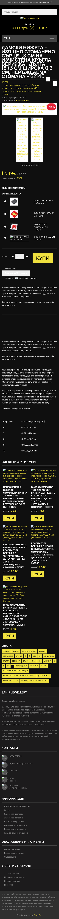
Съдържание (10, 857)
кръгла (6, 661)
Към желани (10, 268)
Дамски (6, 651)
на (40, 656)
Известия (8, 885)
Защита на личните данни (16, 833)
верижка (16, 661)
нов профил (45, 2)
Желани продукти (12, 881)
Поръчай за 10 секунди (16, 273)
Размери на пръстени (14, 821)
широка (47, 661)
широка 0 (7, 681)
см (34, 656)
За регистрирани (11, 873)
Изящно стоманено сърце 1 (15, 671)
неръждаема (21, 666)
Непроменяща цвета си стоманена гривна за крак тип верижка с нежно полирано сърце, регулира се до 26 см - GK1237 (15, 497)
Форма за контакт (12, 849)
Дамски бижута (29, 651)
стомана (34, 666)
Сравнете (9, 278)
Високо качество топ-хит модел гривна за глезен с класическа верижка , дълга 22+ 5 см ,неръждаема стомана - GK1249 (43, 497)
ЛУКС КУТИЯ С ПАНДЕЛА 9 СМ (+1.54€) (41, 227)
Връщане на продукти (14, 853)
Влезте (24, 2)
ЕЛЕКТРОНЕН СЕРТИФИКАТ (17, 806)
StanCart (38, 915)
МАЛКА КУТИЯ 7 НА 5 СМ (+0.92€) (43, 202)
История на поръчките (14, 877)
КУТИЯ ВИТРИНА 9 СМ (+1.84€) (44, 238)
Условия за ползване (13, 818)
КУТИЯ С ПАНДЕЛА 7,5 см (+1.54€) (44, 214)
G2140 (43, 666)
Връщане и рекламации (15, 829)
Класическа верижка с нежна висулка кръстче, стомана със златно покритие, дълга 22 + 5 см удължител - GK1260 (42, 553)
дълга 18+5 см (44, 676)
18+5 (33, 661)
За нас (7, 810)
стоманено (8, 656)
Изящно (42, 651)
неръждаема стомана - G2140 (34, 681)
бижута (16, 651)
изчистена (49, 656)
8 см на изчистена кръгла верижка (18, 676)
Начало (5, 82)
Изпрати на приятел (28, 278)
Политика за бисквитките (15, 825)
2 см (16, 681)
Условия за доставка (13, 814)
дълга (25, 661)
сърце (19, 656)
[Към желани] (19, 480)
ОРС (54, 897)
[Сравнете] (24, 480)
